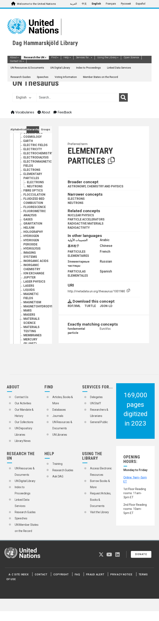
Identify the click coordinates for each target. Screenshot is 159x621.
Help (67, 57)
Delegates (96, 397)
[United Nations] (33, 26)
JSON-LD (106, 306)
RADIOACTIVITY (79, 227)
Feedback (64, 112)
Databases (59, 409)
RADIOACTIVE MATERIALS (86, 223)
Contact (41, 574)
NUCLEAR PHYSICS (81, 215)
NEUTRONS (35, 186)
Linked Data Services (119, 67)
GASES (28, 219)
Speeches (42, 77)
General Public (99, 422)
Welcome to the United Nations (36, 3)
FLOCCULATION (34, 194)
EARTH (28, 141)
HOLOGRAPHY (33, 231)
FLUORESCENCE (34, 207)
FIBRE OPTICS (33, 190)
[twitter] (101, 555)
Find (54, 57)
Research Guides (21, 77)
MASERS (29, 314)
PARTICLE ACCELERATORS (86, 219)
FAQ (77, 574)
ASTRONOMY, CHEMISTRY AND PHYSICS (95, 186)
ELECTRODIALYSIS (36, 157)
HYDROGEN (31, 236)
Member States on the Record (100, 77)
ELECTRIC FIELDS (35, 145)
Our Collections (24, 422)
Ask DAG (57, 476)
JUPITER (29, 277)
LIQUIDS (29, 289)
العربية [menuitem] (73, 3)
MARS (27, 310)
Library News (23, 441)
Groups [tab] (45, 129)
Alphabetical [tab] (18, 129)
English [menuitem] (96, 3)
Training (57, 463)
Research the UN (35, 57)
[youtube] (109, 555)
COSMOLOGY (32, 136)
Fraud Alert (95, 574)
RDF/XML (74, 306)
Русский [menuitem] (126, 3)
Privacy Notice (121, 574)
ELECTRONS (31, 169)
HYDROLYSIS (32, 248)
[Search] (123, 97)
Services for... (84, 57)
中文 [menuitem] (84, 3)
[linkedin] (117, 555)
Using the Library (107, 57)
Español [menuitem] (140, 3)
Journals (57, 416)
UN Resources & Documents (27, 67)
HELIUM (28, 227)
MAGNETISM (32, 302)
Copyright (61, 574)
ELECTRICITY (32, 149)
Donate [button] (141, 554)
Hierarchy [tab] (33, 129)
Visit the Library (99, 512)
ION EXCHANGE (33, 273)
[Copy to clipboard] (111, 160)
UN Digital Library (60, 67)
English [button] (21, 97)
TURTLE (90, 306)
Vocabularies (24, 112)
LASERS (28, 285)
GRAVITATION (32, 223)
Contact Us (17, 61)
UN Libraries (59, 434)
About (14, 57)
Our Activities (23, 403)
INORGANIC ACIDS (35, 261)
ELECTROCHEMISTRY (38, 153)
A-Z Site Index (18, 574)
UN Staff (95, 403)
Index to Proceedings (88, 67)
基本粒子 (73, 245)
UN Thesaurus (35, 83)
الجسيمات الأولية (78, 240)
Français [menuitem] (111, 3)
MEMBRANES (32, 335)
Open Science (131, 57)
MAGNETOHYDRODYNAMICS (43, 306)
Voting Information (66, 77)
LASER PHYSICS (34, 281)
